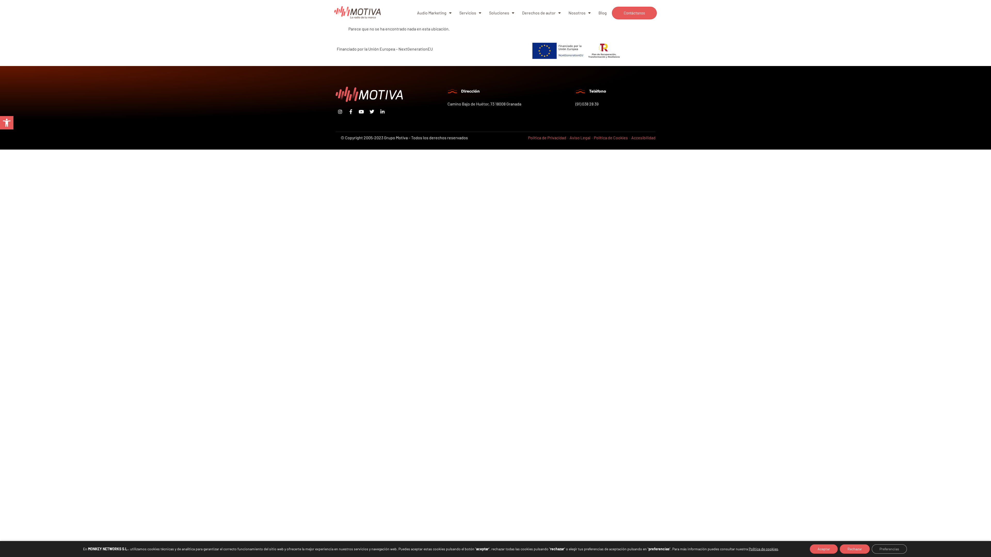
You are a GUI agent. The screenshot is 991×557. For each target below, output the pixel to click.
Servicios (467, 12)
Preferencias (889, 549)
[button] (6, 122)
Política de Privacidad (547, 137)
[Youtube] (361, 111)
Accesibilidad (643, 137)
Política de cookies (763, 549)
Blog (602, 12)
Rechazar (855, 549)
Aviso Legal (580, 137)
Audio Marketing (431, 12)
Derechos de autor (539, 12)
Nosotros (577, 12)
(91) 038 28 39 (587, 103)
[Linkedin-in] (382, 111)
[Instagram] (340, 111)
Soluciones (499, 12)
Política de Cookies (611, 137)
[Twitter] (372, 111)
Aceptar (824, 549)
